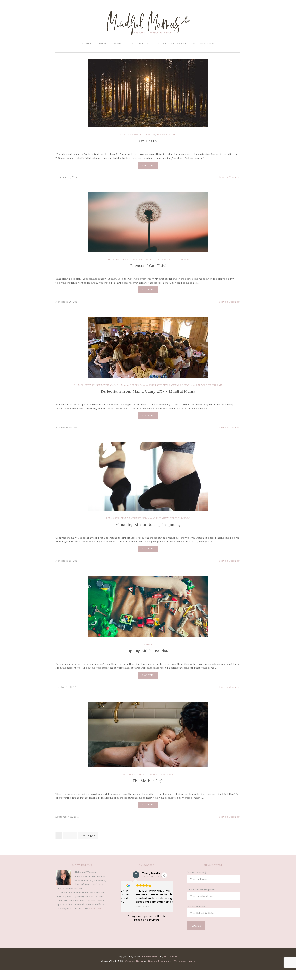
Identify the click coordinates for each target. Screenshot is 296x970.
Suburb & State (196, 906)
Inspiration (148, 134)
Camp (76, 385)
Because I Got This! (148, 265)
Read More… (96, 908)
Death (137, 134)
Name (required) (196, 872)
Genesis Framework (159, 960)
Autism (148, 644)
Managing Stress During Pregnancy (148, 524)
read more (148, 165)
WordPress (179, 960)
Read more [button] (131, 906)
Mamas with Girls (173, 385)
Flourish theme (150, 956)
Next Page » (88, 835)
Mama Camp (116, 385)
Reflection (204, 385)
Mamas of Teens (132, 385)
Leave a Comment (230, 177)
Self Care (162, 259)
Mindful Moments (146, 259)
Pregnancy (162, 518)
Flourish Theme (134, 960)
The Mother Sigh (148, 780)
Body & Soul (126, 134)
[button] (164, 875)
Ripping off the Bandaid (148, 650)
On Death (148, 141)
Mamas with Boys (152, 385)
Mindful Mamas (148, 23)
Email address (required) (201, 889)
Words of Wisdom (166, 134)
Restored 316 (171, 956)
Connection (88, 385)
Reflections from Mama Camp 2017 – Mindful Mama (148, 391)
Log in (191, 960)
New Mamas (190, 385)
